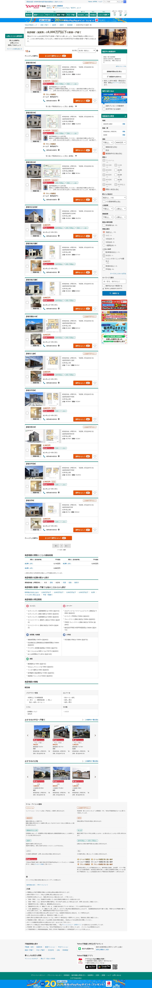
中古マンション (50, 15)
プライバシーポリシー (38, 975)
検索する (116, 293)
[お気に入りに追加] (95, 100)
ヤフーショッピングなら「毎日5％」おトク (68, 8)
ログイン (49, 8)
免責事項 (90, 975)
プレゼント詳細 (39, 864)
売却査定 (93, 15)
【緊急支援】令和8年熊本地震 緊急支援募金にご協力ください (44, 2)
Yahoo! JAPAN (92, 1)
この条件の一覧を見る (91, 720)
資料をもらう (82, 100)
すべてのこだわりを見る (118, 273)
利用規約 (67, 975)
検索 (124, 1)
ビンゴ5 (120, 1)
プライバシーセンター (54, 975)
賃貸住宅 (29, 15)
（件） (29, 563)
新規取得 (60, 6)
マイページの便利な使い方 (14, 49)
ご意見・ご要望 (100, 975)
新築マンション (39, 15)
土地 (86, 15)
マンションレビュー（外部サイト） (72, 924)
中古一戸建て (71, 15)
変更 (124, 124)
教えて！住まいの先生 (48, 958)
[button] (27, 728)
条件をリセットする (121, 66)
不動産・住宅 (29, 947)
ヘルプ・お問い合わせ (114, 975)
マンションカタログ (31, 958)
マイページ (116, 82)
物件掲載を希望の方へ (79, 975)
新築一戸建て (61, 15)
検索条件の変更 (108, 116)
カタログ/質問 (102, 15)
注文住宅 (81, 15)
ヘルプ (100, 1)
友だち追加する (88, 948)
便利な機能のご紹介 (102, 949)
